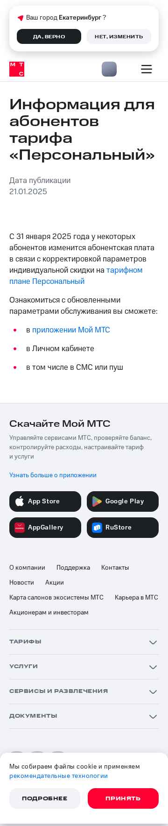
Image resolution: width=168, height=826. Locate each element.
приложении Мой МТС (71, 330)
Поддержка (73, 567)
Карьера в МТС (136, 597)
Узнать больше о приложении (53, 475)
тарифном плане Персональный (76, 276)
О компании (27, 567)
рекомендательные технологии (58, 776)
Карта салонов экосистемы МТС (56, 597)
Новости (21, 582)
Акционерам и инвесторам (49, 612)
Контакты (115, 567)
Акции (54, 582)
